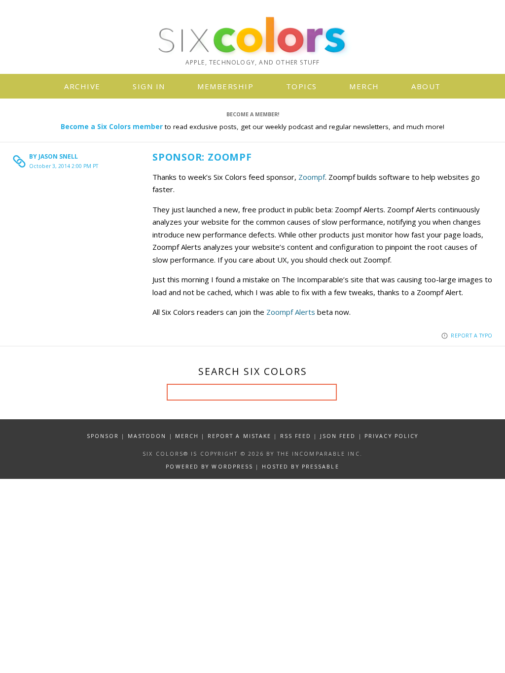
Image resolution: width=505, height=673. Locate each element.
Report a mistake (240, 436)
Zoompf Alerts (290, 312)
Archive (82, 86)
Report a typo (472, 335)
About (426, 86)
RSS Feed (296, 436)
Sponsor (103, 436)
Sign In (149, 86)
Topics (301, 86)
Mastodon (147, 436)
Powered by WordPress (209, 466)
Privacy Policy (391, 436)
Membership (225, 86)
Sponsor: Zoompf (202, 157)
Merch (364, 86)
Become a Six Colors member (112, 126)
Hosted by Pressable (300, 466)
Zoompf (311, 177)
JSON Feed (338, 436)
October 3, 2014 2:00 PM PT (63, 166)
